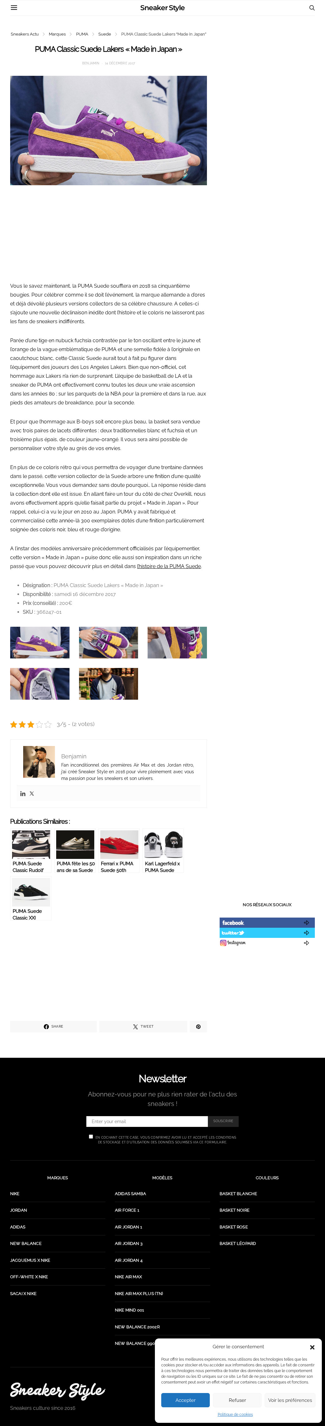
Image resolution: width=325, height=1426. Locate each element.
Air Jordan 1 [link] (128, 1227)
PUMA (82, 34)
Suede (104, 34)
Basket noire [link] (234, 1210)
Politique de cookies (235, 1414)
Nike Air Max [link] (128, 1276)
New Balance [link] (26, 1243)
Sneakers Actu (25, 34)
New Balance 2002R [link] (137, 1327)
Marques (57, 34)
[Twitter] (32, 793)
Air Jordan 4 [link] (129, 1260)
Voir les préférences (290, 1400)
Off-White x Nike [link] (29, 1276)
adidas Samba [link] (130, 1193)
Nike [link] (15, 1193)
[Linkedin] (23, 793)
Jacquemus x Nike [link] (30, 1260)
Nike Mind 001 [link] (129, 1310)
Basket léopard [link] (238, 1243)
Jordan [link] (18, 1210)
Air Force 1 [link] (127, 1210)
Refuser (237, 1400)
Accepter (186, 1400)
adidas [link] (17, 1227)
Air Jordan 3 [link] (129, 1243)
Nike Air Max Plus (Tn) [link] (139, 1293)
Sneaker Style (162, 7)
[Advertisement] (108, 237)
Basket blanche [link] (238, 1193)
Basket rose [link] (234, 1227)
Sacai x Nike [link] (23, 1293)
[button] (312, 1347)
